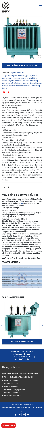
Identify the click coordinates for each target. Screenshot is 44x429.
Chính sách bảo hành (22, 354)
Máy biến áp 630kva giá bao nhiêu (26, 83)
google (17, 78)
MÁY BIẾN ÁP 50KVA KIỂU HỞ (22, 342)
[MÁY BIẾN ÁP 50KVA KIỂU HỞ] (22, 320)
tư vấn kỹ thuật (22, 359)
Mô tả (6, 188)
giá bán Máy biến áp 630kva (15, 76)
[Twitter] (19, 414)
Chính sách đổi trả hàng (22, 352)
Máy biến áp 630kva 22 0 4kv (18, 81)
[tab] (6, 188)
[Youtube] (28, 414)
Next (42, 325)
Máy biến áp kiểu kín (17, 73)
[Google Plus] (24, 414)
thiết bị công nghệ (22, 357)
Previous (2, 325)
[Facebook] (15, 414)
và (22, 203)
